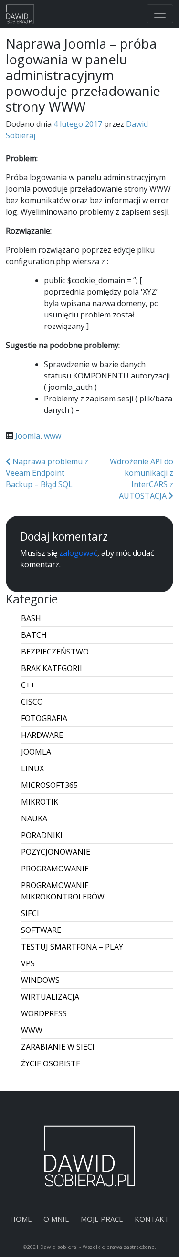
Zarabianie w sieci (58, 1047)
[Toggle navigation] (160, 13)
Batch (34, 635)
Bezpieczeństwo (55, 651)
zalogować (78, 553)
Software (41, 930)
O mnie (56, 1219)
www (52, 435)
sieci (30, 913)
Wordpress (44, 1013)
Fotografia (44, 718)
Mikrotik (39, 802)
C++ (28, 685)
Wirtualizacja (50, 996)
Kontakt (152, 1219)
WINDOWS (40, 980)
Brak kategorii (51, 668)
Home (21, 1219)
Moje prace (102, 1219)
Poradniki (42, 835)
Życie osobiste (50, 1063)
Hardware (42, 735)
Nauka (34, 818)
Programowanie (55, 868)
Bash (31, 618)
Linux (32, 768)
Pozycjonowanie (55, 852)
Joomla (27, 435)
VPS (28, 963)
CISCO (32, 701)
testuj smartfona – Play (72, 946)
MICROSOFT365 (49, 785)
